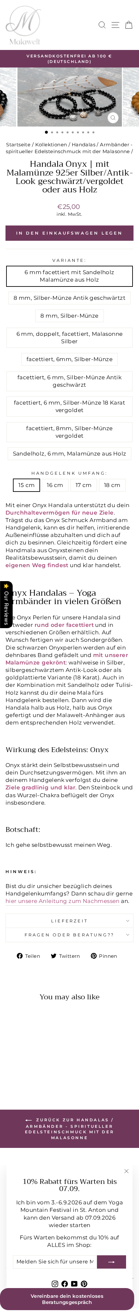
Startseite (18, 144)
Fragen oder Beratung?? (69, 934)
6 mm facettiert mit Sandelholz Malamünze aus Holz (69, 276)
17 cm (84, 485)
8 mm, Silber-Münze (69, 315)
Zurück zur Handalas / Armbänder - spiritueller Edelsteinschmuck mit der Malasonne (69, 1129)
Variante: (69, 260)
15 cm (26, 485)
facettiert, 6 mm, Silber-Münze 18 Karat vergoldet (69, 406)
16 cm (55, 485)
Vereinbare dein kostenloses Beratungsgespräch (67, 1299)
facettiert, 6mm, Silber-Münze (69, 359)
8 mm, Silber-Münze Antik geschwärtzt (69, 298)
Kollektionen (51, 144)
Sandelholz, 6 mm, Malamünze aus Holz (69, 453)
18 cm (112, 485)
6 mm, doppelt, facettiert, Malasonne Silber (69, 338)
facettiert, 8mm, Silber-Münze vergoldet (69, 432)
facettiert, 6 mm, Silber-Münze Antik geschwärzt (69, 381)
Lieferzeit (69, 920)
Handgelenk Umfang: (69, 473)
